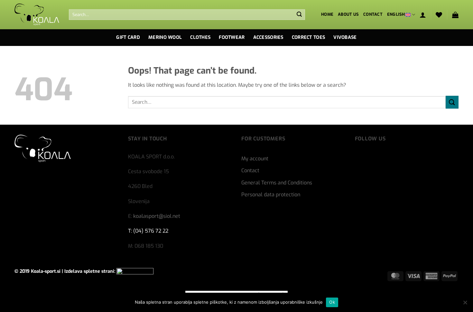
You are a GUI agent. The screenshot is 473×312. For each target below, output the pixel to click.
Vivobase (345, 37)
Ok (332, 302)
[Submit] (299, 14)
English (396, 14)
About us (348, 14)
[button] (423, 15)
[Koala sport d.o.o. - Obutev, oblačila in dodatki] (36, 15)
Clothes (200, 37)
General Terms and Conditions (276, 182)
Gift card (128, 37)
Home (327, 14)
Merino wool (165, 37)
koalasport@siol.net (156, 216)
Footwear (232, 37)
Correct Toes (308, 37)
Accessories (268, 37)
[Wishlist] (439, 15)
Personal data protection (270, 194)
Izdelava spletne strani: (90, 271)
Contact (373, 14)
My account (254, 158)
